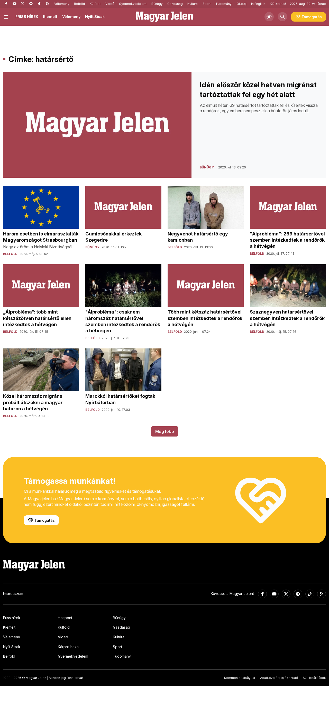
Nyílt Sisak (95, 16)
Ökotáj (241, 4)
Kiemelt (50, 16)
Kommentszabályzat (239, 678)
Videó (109, 4)
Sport (207, 4)
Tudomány (223, 4)
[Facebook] (6, 4)
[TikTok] (39, 4)
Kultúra (192, 4)
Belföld (79, 4)
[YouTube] (14, 4)
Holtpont (65, 617)
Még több (164, 431)
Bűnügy (157, 4)
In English (258, 4)
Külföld (95, 4)
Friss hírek (11, 617)
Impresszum (13, 593)
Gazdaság (175, 4)
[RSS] (47, 4)
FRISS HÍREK (26, 16)
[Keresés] (282, 16)
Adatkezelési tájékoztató (279, 678)
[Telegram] (31, 4)
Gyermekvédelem (133, 4)
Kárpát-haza (68, 647)
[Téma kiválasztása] (269, 16)
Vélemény (61, 4)
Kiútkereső (278, 4)
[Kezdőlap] (164, 17)
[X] (23, 4)
